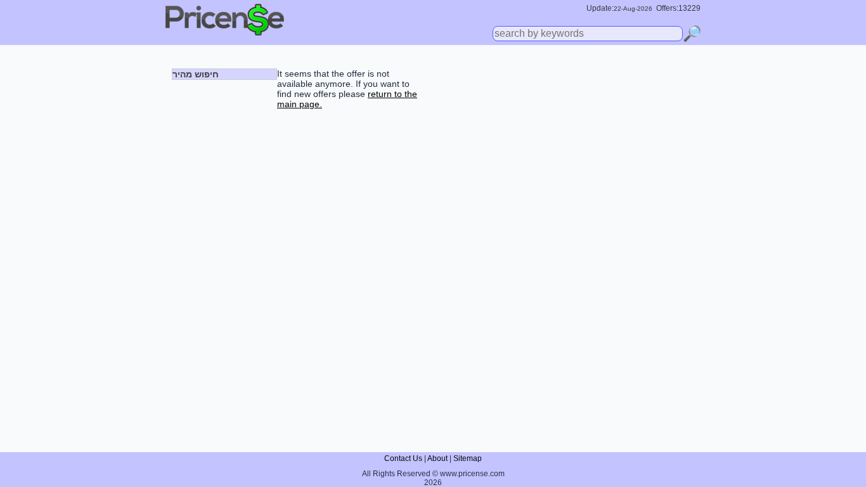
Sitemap (467, 458)
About (437, 458)
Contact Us (403, 458)
